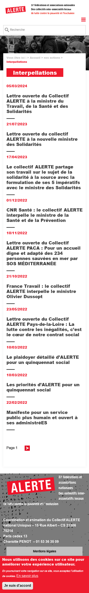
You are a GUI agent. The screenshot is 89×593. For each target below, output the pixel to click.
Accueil (35, 58)
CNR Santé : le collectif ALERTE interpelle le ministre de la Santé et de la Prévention (44, 215)
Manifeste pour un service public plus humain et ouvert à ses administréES (42, 417)
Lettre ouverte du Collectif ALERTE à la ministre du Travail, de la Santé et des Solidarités (37, 103)
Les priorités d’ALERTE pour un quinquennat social (42, 387)
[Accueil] (15, 9)
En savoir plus (27, 576)
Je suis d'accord (17, 585)
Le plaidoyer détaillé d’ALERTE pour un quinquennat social (42, 359)
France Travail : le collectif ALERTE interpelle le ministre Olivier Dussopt (41, 291)
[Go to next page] (27, 448)
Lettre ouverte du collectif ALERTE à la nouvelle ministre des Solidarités (42, 139)
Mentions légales (44, 551)
